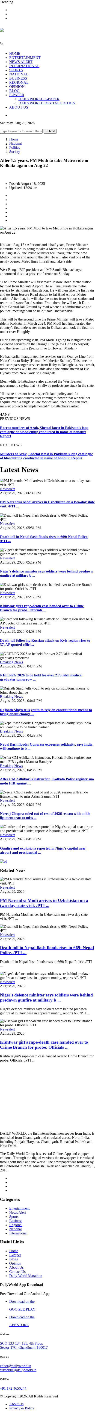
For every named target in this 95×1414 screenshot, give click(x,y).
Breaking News (11, 662)
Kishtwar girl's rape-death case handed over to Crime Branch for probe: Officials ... (42, 608)
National (15, 143)
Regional (15, 1225)
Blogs (13, 1259)
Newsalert (7, 489)
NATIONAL (18, 74)
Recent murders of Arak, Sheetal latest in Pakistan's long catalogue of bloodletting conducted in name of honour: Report (44, 432)
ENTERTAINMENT (25, 58)
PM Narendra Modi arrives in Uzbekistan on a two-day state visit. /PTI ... (44, 903)
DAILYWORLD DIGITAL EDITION (46, 103)
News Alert (17, 1212)
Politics (14, 147)
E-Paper (15, 1255)
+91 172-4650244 (13, 1388)
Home (13, 139)
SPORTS (16, 70)
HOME (14, 53)
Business (15, 1221)
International (18, 1233)
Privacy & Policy (21, 1408)
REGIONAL (19, 82)
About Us (16, 1267)
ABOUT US (18, 107)
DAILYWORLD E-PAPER (38, 99)
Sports (13, 1217)
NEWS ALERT (21, 62)
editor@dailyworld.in (15, 1366)
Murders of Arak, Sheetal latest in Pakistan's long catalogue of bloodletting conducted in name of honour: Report (46, 456)
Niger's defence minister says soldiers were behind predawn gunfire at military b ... (46, 997)
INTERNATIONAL (24, 66)
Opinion (15, 1263)
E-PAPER (16, 95)
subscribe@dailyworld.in (18, 1370)
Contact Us (17, 1272)
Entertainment (19, 1208)
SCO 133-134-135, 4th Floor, (21, 1343)
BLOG (14, 91)
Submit (50, 131)
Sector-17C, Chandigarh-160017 (24, 1347)
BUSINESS (18, 78)
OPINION (17, 87)
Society (14, 152)
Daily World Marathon (25, 1276)
